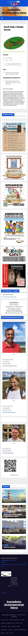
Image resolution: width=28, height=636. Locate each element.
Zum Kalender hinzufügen (13, 63)
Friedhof (11, 633)
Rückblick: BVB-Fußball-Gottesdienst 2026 (12, 515)
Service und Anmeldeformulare (20, 629)
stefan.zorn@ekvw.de (9, 452)
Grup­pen (14, 82)
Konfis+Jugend (4, 629)
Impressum (3, 562)
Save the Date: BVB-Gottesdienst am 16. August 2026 (11, 531)
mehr (14, 354)
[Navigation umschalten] (26, 18)
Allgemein (6, 512)
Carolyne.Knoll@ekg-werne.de (8, 412)
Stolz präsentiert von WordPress (9, 614)
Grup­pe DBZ (8, 82)
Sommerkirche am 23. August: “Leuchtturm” (12, 500)
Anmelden (3, 593)
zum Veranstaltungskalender (9, 297)
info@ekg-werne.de (15, 309)
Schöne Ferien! (9, 547)
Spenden (3, 633)
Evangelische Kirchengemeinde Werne (14, 604)
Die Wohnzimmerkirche (14, 619)
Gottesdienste (4, 626)
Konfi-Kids (7, 84)
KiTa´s (7, 633)
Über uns (6, 619)
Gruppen (10, 629)
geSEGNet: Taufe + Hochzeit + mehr (14, 623)
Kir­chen (19, 82)
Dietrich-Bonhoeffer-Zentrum (12, 72)
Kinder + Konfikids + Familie (14, 626)
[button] (23, 18)
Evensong (22, 619)
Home (2, 619)
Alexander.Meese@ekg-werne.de (9, 365)
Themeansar (14, 616)
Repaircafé (3, 623)
